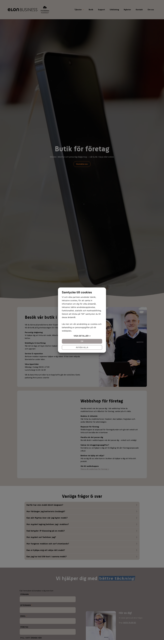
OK (82, 341)
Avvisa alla (82, 347)
